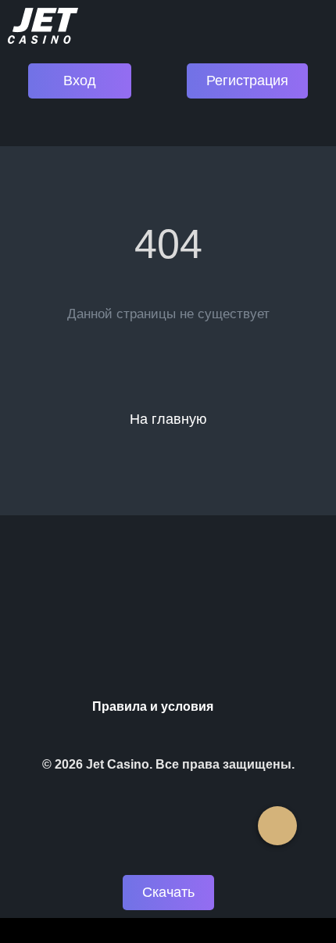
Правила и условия (152, 706)
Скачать (168, 892)
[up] (277, 825)
